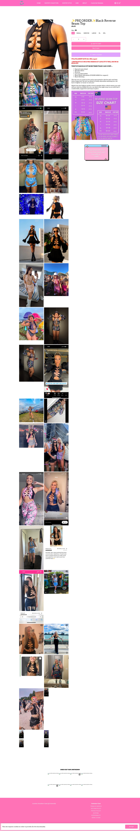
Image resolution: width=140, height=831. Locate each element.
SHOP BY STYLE (67, 3)
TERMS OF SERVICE (96, 806)
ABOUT (84, 3)
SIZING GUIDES (96, 817)
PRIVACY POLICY (96, 810)
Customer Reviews (97, 3)
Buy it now (96, 48)
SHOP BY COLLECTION (51, 3)
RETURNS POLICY (96, 808)
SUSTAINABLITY (96, 815)
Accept (131, 826)
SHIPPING (96, 813)
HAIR (77, 3)
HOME (39, 3)
